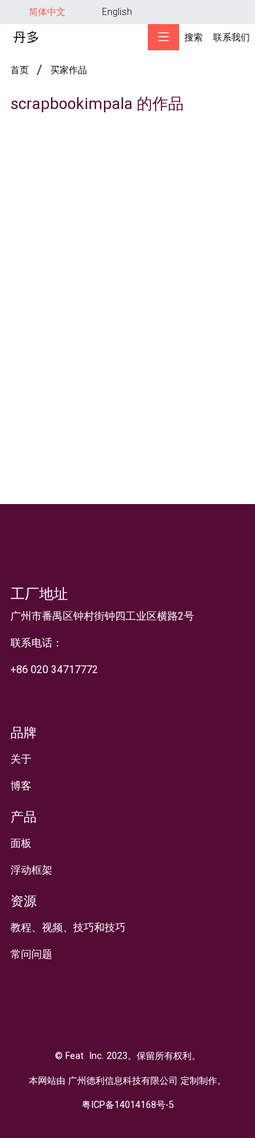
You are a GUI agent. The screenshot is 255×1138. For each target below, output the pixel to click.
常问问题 (31, 954)
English (117, 12)
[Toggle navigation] (163, 37)
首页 (19, 70)
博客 (20, 786)
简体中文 (47, 12)
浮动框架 (31, 870)
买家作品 (68, 70)
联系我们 (231, 37)
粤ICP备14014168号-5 (128, 1105)
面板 (20, 843)
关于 (20, 759)
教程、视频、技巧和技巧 (68, 927)
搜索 (193, 37)
